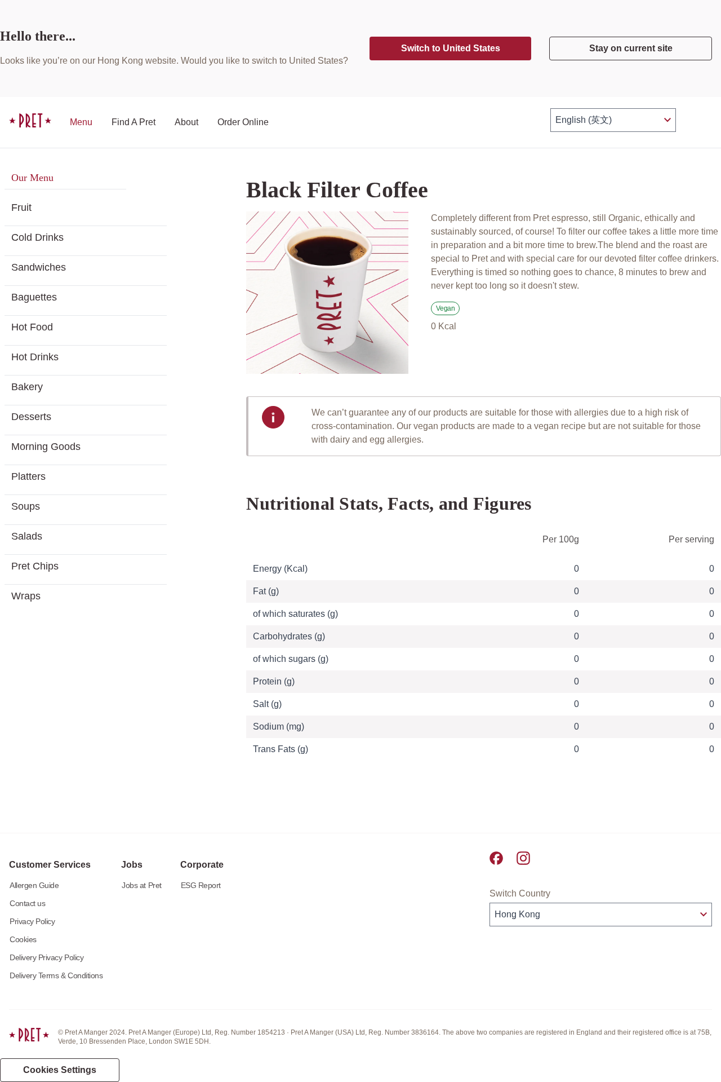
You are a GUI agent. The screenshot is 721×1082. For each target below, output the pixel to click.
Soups (25, 506)
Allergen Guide (34, 885)
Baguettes (34, 297)
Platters (28, 476)
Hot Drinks (35, 357)
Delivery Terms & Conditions (56, 975)
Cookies (23, 939)
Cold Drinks (37, 237)
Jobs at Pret (141, 885)
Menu (81, 122)
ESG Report (201, 885)
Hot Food (32, 327)
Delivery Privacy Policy (46, 957)
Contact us (27, 903)
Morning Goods (46, 446)
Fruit (21, 207)
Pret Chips (35, 566)
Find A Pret (133, 122)
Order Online (243, 122)
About (186, 122)
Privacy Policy (32, 921)
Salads (26, 536)
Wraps (26, 596)
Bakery (27, 386)
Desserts (31, 416)
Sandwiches (38, 267)
